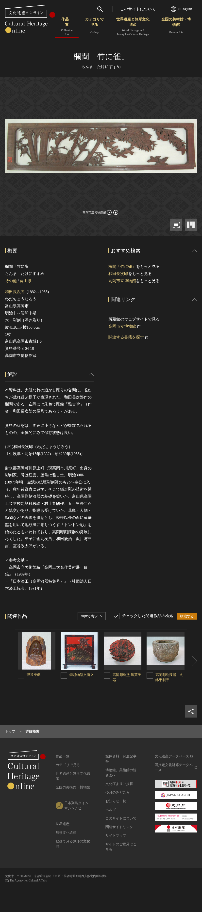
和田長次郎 (15, 292)
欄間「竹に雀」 (122, 266)
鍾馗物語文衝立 (81, 675)
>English (185, 9)
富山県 (26, 281)
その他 (11, 281)
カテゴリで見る (94, 25)
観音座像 (33, 674)
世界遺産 (62, 824)
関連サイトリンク (119, 827)
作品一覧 (67, 26)
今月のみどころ (117, 792)
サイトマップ (115, 835)
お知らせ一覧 (115, 801)
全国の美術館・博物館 (176, 25)
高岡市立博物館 (122, 281)
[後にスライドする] (192, 661)
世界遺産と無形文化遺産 (133, 26)
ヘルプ (110, 810)
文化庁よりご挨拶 (119, 784)
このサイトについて (138, 9)
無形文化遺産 (66, 832)
